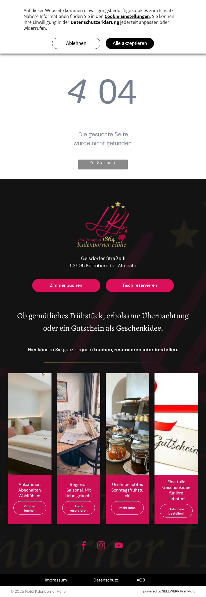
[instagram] (101, 546)
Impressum (56, 580)
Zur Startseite (103, 162)
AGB (141, 580)
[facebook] (84, 546)
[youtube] (118, 546)
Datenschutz (105, 580)
